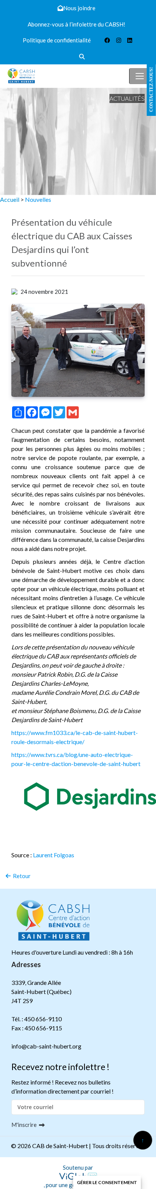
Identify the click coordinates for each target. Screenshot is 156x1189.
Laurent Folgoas (53, 854)
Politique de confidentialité (57, 40)
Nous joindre (79, 8)
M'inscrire (24, 1124)
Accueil (9, 199)
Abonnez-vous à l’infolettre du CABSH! (76, 24)
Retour (21, 875)
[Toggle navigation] (139, 76)
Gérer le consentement (107, 1182)
